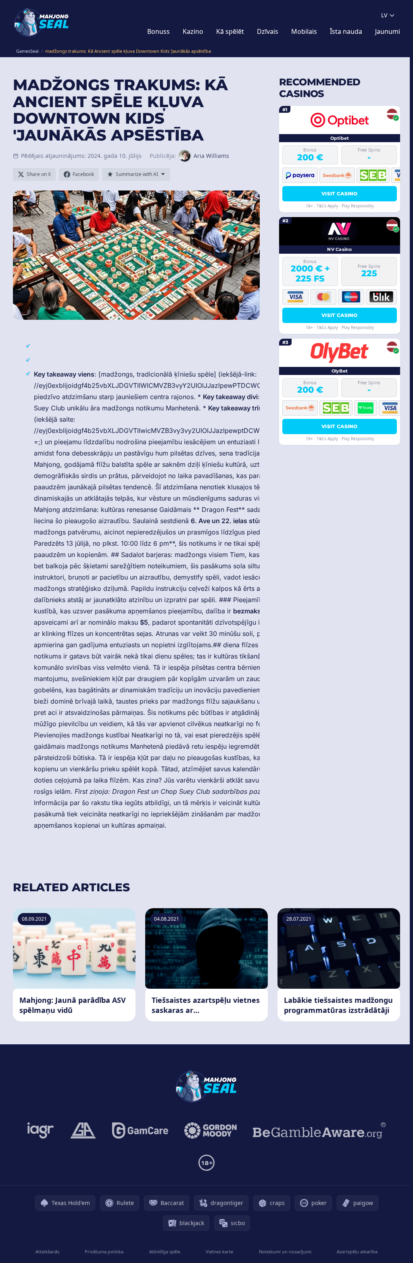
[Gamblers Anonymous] (83, 1130)
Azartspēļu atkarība (357, 1252)
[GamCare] (140, 1130)
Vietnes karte (219, 1252)
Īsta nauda (346, 31)
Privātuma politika (104, 1252)
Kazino (193, 31)
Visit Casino (339, 193)
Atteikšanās (47, 1252)
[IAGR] (40, 1130)
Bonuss (158, 31)
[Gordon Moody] (210, 1130)
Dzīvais (267, 31)
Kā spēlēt (230, 31)
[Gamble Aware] (319, 1130)
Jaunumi (387, 31)
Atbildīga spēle (164, 1252)
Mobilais (304, 31)
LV (384, 15)
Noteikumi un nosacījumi (285, 1252)
